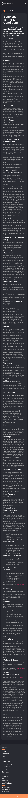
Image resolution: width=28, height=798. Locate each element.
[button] (26, 3)
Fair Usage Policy (20, 668)
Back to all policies (10, 10)
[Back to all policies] (4, 11)
